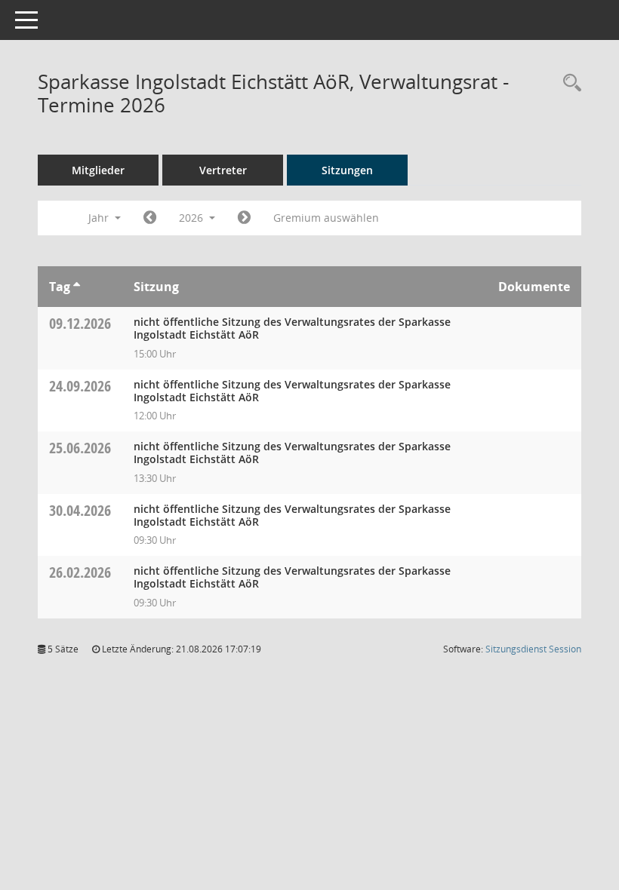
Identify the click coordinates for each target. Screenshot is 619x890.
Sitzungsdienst (533, 649)
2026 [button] (192, 217)
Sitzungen (347, 170)
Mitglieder (98, 170)
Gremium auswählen (326, 217)
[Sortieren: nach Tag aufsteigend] (76, 286)
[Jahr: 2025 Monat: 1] (150, 218)
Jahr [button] (100, 217)
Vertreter (223, 170)
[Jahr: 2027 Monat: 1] (244, 218)
